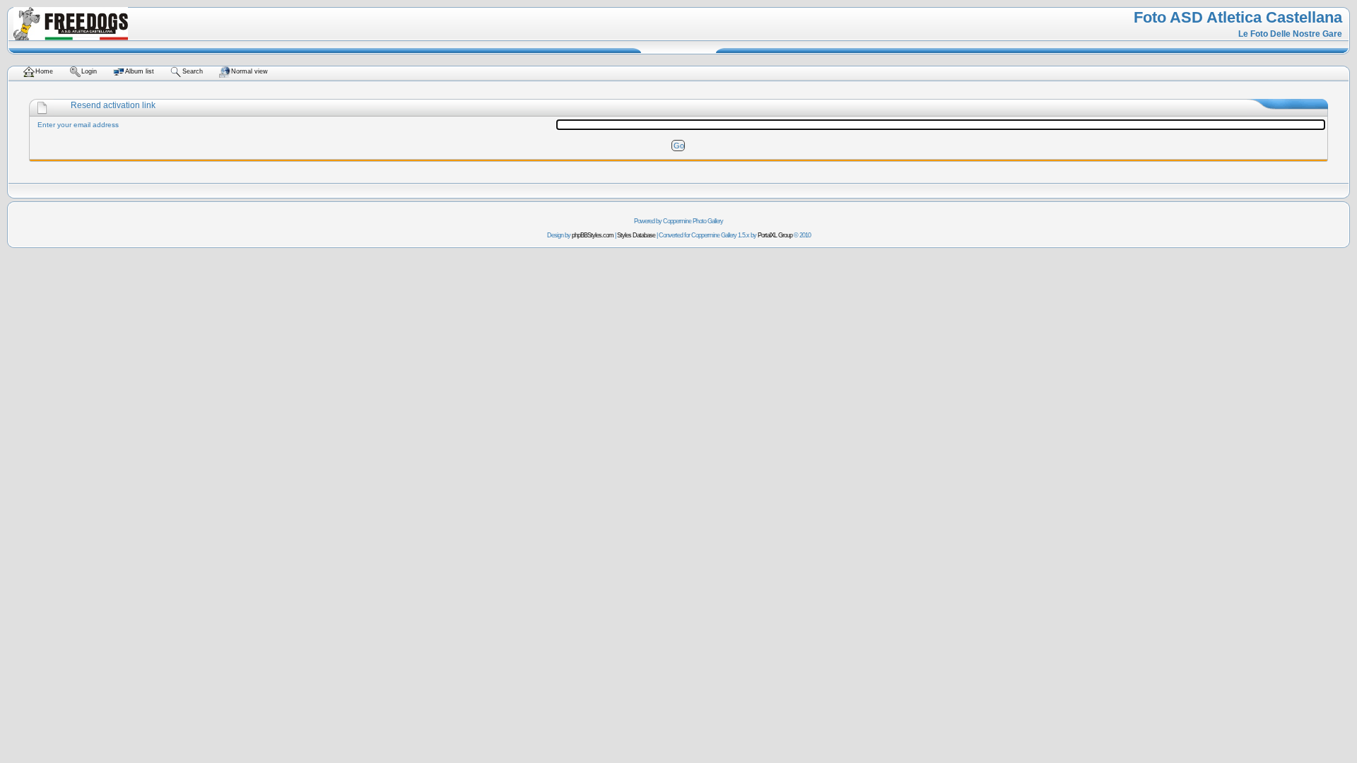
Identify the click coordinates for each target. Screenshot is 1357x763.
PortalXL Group (775, 235)
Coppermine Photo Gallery (693, 221)
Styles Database (636, 235)
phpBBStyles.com (592, 235)
